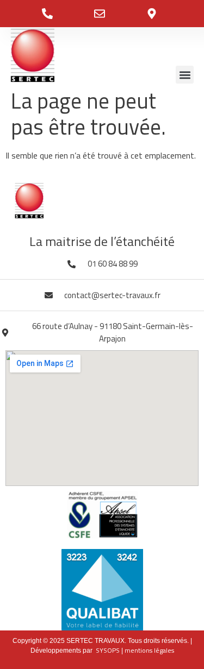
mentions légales (149, 650)
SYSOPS (108, 650)
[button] (185, 75)
